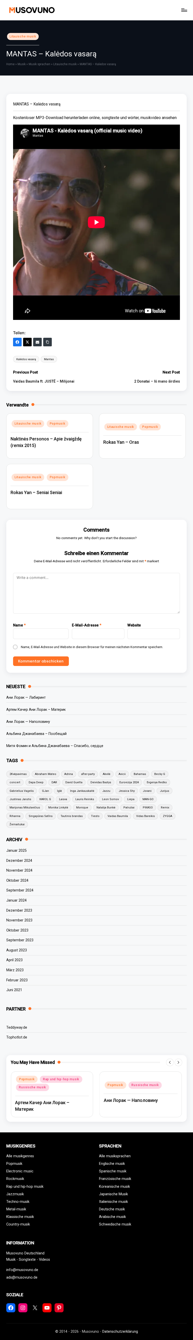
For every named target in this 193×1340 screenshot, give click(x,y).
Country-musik (18, 1224)
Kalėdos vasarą (26, 359)
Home (10, 64)
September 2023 (19, 940)
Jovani (147, 791)
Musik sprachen (39, 64)
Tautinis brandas (72, 816)
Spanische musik (112, 1171)
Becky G (159, 774)
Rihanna (15, 816)
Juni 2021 (14, 990)
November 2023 (19, 920)
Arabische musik (112, 1217)
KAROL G (45, 799)
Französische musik (115, 1179)
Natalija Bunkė (105, 807)
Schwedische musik (115, 1224)
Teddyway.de (16, 1027)
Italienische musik (113, 1202)
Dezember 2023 (19, 910)
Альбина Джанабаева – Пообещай (36, 734)
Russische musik (32, 1087)
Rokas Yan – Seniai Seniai (36, 492)
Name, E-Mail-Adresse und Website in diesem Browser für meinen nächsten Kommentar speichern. (92, 647)
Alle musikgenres (20, 1156)
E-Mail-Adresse (86, 625)
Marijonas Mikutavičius (25, 807)
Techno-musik (17, 1202)
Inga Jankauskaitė (82, 791)
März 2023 (15, 970)
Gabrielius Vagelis (22, 791)
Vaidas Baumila (118, 816)
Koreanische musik (114, 1186)
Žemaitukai (17, 824)
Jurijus (164, 791)
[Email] (37, 342)
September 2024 (19, 890)
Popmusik (57, 423)
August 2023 (16, 950)
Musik (22, 64)
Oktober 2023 (17, 930)
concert (15, 782)
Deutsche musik (112, 1209)
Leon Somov (110, 799)
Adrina (68, 774)
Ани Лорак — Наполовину (28, 722)
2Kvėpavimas (18, 774)
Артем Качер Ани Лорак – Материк (36, 710)
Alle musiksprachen (115, 1156)
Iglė (59, 791)
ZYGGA (167, 816)
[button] (170, 1062)
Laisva (63, 799)
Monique (82, 807)
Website (134, 625)
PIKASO (148, 807)
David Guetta (73, 782)
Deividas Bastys (100, 782)
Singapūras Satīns (41, 816)
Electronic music (19, 1171)
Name (19, 625)
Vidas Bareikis (145, 816)
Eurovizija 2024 (129, 782)
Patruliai (128, 807)
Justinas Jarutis (20, 799)
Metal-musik (16, 1209)
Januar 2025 (16, 850)
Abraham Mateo (45, 774)
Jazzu (106, 791)
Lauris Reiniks (84, 799)
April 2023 (14, 960)
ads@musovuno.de (21, 1277)
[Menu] (183, 10)
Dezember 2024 (19, 861)
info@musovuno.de (22, 1270)
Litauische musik (23, 36)
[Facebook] (17, 342)
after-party (88, 774)
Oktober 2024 (17, 880)
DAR (54, 782)
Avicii (122, 774)
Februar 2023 (17, 980)
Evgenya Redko (157, 782)
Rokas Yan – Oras (121, 442)
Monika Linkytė (58, 807)
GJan (45, 791)
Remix (165, 807)
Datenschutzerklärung (120, 1331)
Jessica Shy (127, 791)
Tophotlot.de (16, 1037)
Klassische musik (20, 1217)
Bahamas (140, 774)
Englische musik (112, 1164)
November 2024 (19, 870)
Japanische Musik (113, 1194)
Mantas (49, 359)
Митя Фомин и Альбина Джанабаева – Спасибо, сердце (54, 746)
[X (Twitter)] (27, 342)
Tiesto (95, 816)
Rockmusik (15, 1179)
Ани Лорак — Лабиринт (26, 697)
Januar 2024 (16, 900)
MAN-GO (148, 799)
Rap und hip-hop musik (61, 1079)
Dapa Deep (36, 782)
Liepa (130, 799)
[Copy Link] (47, 342)
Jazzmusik (15, 1194)
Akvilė (106, 774)
